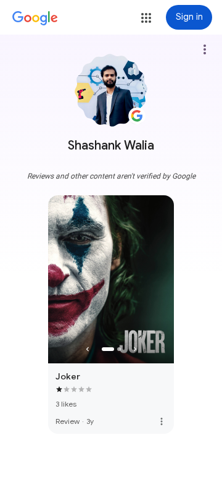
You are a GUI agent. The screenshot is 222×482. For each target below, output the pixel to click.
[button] (146, 18)
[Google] (35, 18)
